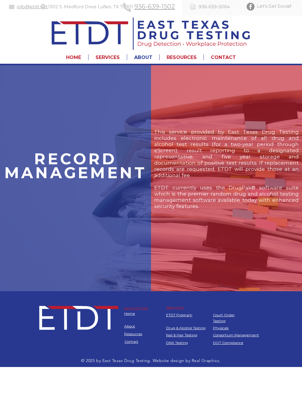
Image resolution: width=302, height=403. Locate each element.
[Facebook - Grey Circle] (251, 7)
